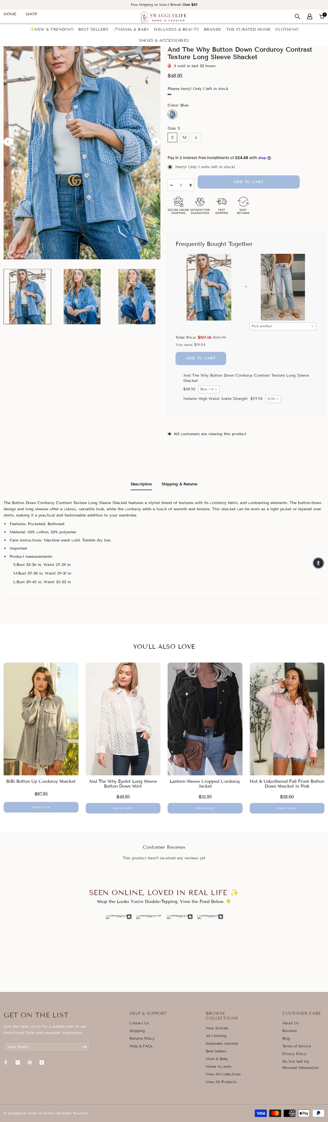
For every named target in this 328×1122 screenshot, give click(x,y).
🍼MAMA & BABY (131, 29)
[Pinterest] (30, 1062)
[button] (318, 563)
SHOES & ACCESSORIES (164, 40)
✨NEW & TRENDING (52, 29)
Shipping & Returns (179, 484)
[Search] (297, 16)
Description (141, 484)
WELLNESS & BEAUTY (176, 29)
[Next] (156, 141)
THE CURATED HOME (248, 29)
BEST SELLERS (93, 29)
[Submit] (84, 1047)
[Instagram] (18, 1062)
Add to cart (249, 182)
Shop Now (41, 807)
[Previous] (8, 141)
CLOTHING (287, 29)
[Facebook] (6, 1062)
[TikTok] (42, 1062)
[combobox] (282, 326)
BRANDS (212, 29)
